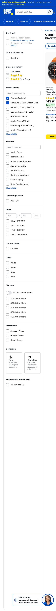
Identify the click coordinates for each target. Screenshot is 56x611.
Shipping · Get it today (21, 43)
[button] (9, 21)
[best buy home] (8, 12)
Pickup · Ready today (20, 37)
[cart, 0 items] (53, 12)
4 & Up (26, 79)
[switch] (9, 293)
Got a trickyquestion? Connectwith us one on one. (28, 600)
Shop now (19, 4)
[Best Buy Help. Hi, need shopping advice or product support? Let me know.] (48, 600)
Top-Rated (15, 71)
